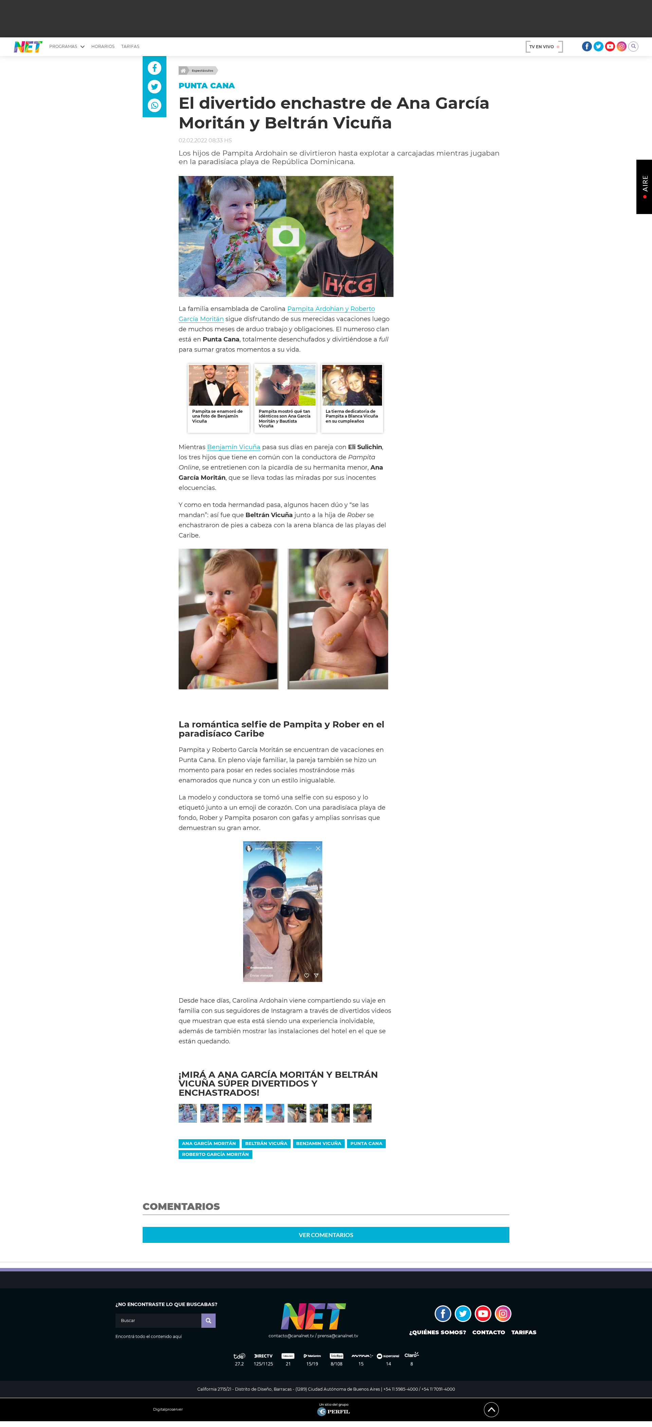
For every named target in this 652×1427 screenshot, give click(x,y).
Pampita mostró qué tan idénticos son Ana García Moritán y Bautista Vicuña (284, 418)
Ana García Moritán (209, 1143)
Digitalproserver (168, 1409)
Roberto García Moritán (215, 1154)
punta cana (366, 1143)
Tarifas (130, 46)
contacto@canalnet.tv (291, 1335)
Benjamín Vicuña (233, 447)
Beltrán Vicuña (266, 1143)
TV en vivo (541, 46)
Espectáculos (202, 70)
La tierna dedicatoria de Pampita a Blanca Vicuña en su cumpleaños (352, 416)
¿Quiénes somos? (437, 1332)
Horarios (102, 46)
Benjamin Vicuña (318, 1143)
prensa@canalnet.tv (338, 1335)
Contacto (488, 1332)
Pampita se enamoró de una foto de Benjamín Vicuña (217, 416)
